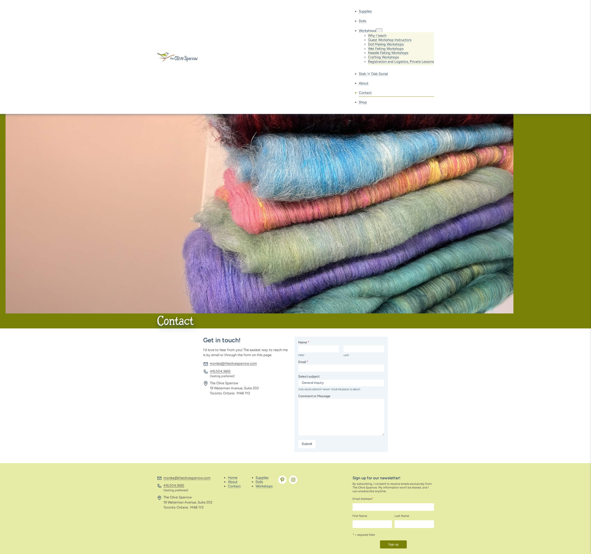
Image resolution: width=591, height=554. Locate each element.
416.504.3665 (220, 371)
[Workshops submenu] (379, 30)
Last (346, 355)
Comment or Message (314, 396)
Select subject (309, 376)
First (301, 355)
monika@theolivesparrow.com (233, 363)
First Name (360, 516)
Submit (307, 444)
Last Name (402, 516)
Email (303, 362)
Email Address (363, 498)
